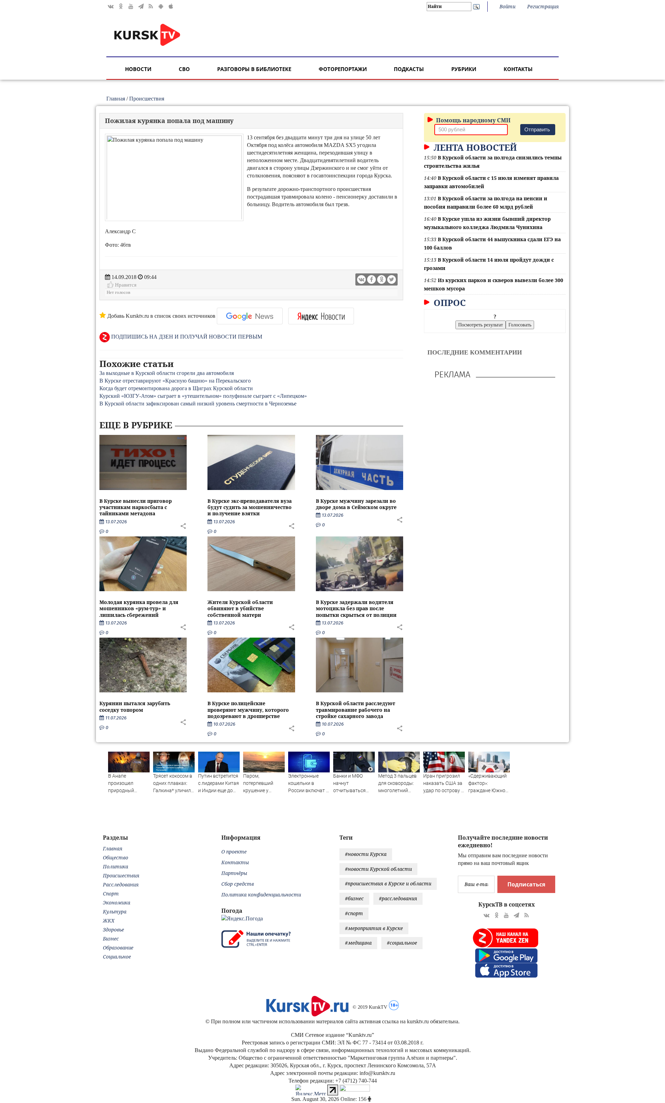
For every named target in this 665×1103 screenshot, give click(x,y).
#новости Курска (366, 854)
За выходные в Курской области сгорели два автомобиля (166, 373)
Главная (115, 99)
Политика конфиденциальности (261, 894)
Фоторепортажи (343, 68)
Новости (138, 68)
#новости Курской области (378, 869)
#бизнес (354, 898)
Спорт (111, 893)
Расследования (121, 884)
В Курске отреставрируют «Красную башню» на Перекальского (175, 381)
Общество (115, 857)
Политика (115, 866)
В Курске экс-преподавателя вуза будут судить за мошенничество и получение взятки (249, 507)
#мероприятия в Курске (374, 928)
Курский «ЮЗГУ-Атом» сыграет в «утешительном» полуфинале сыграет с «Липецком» (203, 396)
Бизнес (111, 938)
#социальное (402, 942)
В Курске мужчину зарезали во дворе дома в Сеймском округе (356, 504)
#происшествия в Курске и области (388, 883)
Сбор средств (237, 884)
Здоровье (113, 929)
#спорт (354, 913)
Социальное (117, 956)
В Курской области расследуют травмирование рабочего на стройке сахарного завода (355, 709)
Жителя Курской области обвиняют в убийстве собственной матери (240, 608)
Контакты (518, 68)
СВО (184, 68)
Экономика (116, 902)
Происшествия (146, 99)
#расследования (398, 898)
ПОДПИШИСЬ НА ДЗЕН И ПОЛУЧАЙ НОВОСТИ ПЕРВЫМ (186, 337)
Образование (118, 947)
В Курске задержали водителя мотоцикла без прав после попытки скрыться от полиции (356, 608)
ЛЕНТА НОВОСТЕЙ (474, 147)
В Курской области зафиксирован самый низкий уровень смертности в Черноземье (197, 403)
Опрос (448, 302)
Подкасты (409, 68)
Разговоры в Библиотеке (254, 68)
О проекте (234, 851)
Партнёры (234, 873)
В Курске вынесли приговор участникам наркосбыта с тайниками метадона (135, 507)
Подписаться (526, 884)
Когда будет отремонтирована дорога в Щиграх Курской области (176, 388)
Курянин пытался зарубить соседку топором (134, 706)
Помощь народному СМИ (473, 120)
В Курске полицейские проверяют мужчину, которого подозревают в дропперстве (248, 709)
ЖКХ (108, 920)
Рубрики (463, 68)
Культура (114, 911)
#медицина (358, 942)
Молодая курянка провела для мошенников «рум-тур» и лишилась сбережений (138, 608)
